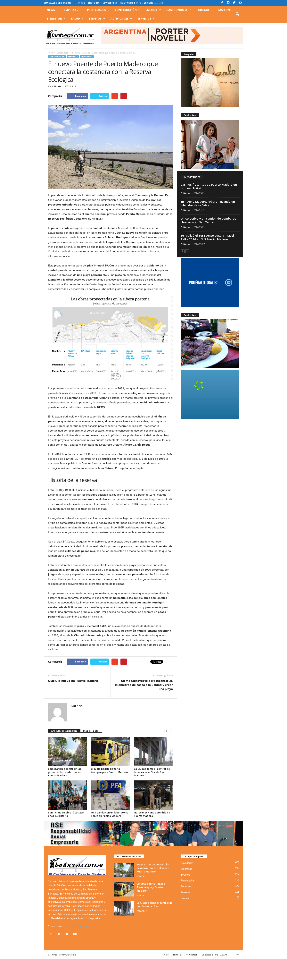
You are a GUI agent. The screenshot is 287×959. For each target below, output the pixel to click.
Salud (75, 18)
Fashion (224, 10)
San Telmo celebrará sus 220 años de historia (65, 814)
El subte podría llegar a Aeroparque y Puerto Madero (109, 770)
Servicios (144, 18)
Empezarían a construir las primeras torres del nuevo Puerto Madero (64, 772)
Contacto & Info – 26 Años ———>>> (142, 2)
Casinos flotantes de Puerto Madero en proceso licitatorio (209, 186)
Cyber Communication (64, 954)
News (51, 10)
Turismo (202, 10)
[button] (237, 14)
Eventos (95, 18)
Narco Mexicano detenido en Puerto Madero (152, 814)
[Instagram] (228, 3)
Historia (93, 2)
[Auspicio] (210, 82)
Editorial (57, 86)
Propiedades (96, 10)
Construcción (126, 10)
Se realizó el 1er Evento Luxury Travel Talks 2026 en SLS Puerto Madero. (207, 237)
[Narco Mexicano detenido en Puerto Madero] (153, 795)
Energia (151, 10)
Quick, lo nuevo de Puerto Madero (73, 681)
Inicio (81, 2)
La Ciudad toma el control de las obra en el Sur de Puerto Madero (152, 772)
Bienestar (54, 18)
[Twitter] (234, 3)
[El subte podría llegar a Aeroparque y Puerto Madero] (110, 751)
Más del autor (91, 730)
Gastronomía (176, 10)
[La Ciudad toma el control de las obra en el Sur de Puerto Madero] (153, 751)
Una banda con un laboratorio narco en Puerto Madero (109, 814)
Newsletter (109, 2)
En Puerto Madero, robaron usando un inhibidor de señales (208, 203)
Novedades (87, 56)
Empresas (71, 10)
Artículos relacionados (64, 730)
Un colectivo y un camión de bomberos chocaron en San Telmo (208, 220)
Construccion (56, 56)
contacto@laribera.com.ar (78, 926)
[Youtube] (240, 3)
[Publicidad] (210, 144)
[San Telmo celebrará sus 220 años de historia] (67, 795)
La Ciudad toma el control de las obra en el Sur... (155, 904)
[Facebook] (222, 3)
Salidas (185, 898)
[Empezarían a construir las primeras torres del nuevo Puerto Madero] (67, 751)
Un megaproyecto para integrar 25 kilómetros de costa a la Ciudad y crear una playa (144, 685)
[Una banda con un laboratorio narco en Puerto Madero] (110, 795)
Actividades (119, 18)
